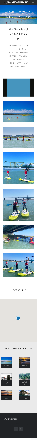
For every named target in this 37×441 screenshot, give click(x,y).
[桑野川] (24, 360)
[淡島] (6, 393)
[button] (18, 318)
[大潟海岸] (24, 376)
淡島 (5, 391)
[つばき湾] (6, 376)
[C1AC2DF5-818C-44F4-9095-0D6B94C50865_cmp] (18, 189)
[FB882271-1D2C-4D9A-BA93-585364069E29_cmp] (18, 226)
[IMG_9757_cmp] (18, 254)
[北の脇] (24, 393)
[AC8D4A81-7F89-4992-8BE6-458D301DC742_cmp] (18, 153)
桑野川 (23, 358)
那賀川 (5, 358)
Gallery (8, 358)
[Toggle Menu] (33, 2)
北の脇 (23, 391)
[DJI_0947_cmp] (18, 102)
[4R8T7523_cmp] (18, 127)
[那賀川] (6, 360)
